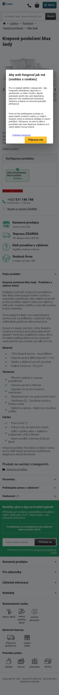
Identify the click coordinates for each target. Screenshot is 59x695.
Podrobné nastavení (21, 135)
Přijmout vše (35, 139)
